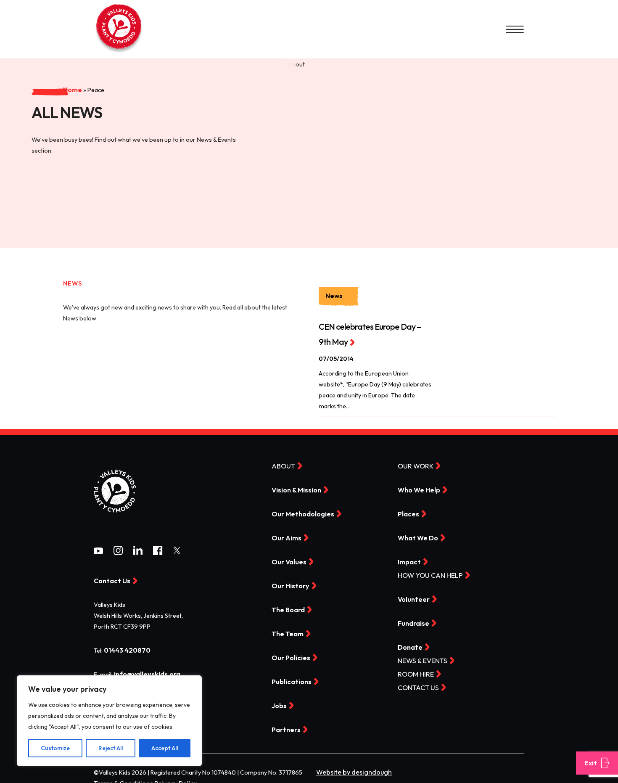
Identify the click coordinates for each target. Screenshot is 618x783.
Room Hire (413, 670)
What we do (416, 536)
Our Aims (285, 536)
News (332, 295)
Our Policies (289, 654)
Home (38, 68)
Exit (590, 763)
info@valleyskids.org (144, 672)
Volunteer (412, 596)
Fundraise (412, 620)
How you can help (426, 573)
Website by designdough (349, 767)
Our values (287, 559)
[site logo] (115, 517)
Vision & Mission (295, 488)
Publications (290, 678)
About (282, 464)
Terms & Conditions (120, 778)
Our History (288, 583)
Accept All (164, 748)
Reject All (110, 748)
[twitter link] (177, 550)
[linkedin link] (138, 551)
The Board (287, 607)
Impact (408, 559)
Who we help (417, 488)
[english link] (119, 52)
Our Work (413, 464)
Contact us (416, 683)
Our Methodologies (300, 512)
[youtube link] (98, 550)
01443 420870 (125, 648)
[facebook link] (157, 551)
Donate (409, 644)
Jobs (278, 702)
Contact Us (110, 579)
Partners (284, 725)
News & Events (420, 657)
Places (407, 512)
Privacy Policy (166, 778)
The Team (286, 630)
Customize (55, 748)
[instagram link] (118, 551)
